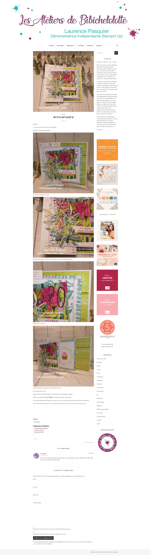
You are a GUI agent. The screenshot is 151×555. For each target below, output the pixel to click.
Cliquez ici (99, 129)
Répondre (91, 453)
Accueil (51, 45)
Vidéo (98, 423)
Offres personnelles (102, 409)
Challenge (100, 380)
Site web (35, 495)
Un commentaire (89, 442)
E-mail (35, 487)
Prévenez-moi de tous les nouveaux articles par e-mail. (49, 534)
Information (100, 391)
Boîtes (98, 366)
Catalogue (100, 377)
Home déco (100, 387)
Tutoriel (81, 45)
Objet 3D (99, 405)
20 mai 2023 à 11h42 (44, 455)
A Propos (90, 45)
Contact (99, 45)
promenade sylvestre (41, 428)
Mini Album (100, 398)
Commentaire (37, 502)
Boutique (60, 45)
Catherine (43, 453)
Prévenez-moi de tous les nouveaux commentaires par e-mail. (51, 529)
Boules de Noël (39, 432)
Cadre (98, 369)
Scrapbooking (101, 416)
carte (35, 438)
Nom (35, 479)
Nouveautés (100, 402)
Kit (97, 395)
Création (70, 45)
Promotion (100, 413)
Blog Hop (99, 362)
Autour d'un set (101, 358)
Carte (63, 114)
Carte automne (39, 430)
